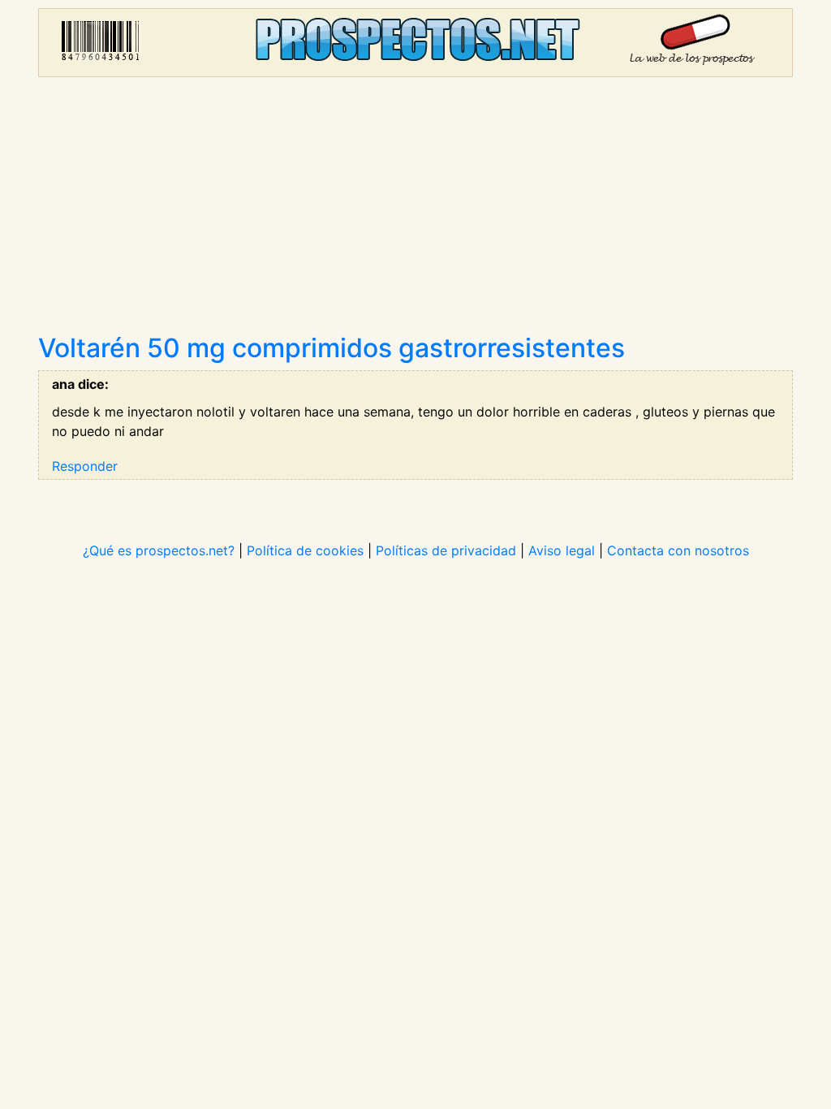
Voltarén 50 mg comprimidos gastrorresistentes (331, 348)
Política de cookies (305, 550)
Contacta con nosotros (678, 550)
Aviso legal (561, 550)
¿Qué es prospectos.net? (159, 550)
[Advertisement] (415, 211)
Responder (85, 466)
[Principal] (415, 42)
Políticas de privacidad (446, 550)
